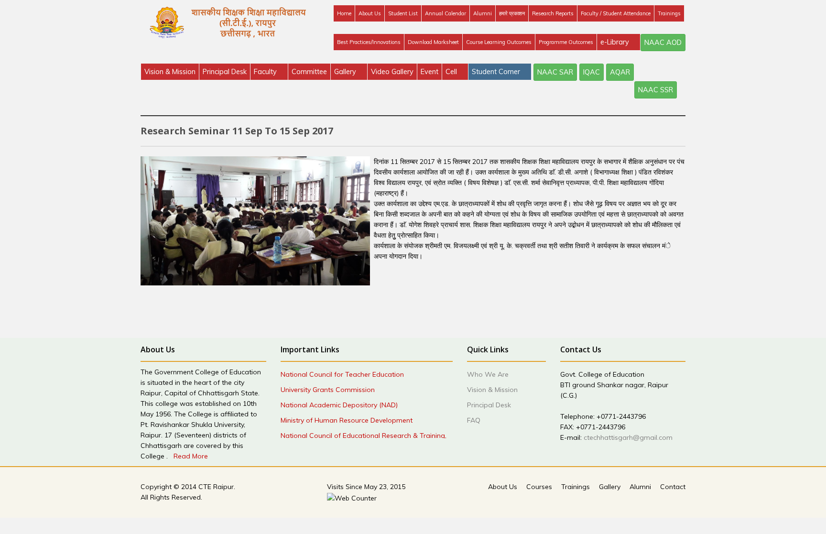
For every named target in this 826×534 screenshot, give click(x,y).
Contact (672, 486)
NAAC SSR (655, 89)
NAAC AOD (663, 42)
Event (429, 71)
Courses (539, 486)
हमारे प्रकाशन (512, 13)
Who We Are (488, 374)
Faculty (266, 71)
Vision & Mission (170, 71)
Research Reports (553, 13)
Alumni (482, 13)
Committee (309, 71)
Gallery (346, 71)
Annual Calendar (445, 13)
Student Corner (497, 71)
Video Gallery (392, 71)
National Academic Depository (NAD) (339, 405)
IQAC (591, 71)
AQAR (620, 71)
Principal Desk (225, 71)
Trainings (669, 13)
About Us (370, 13)
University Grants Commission (328, 389)
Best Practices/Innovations (369, 42)
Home (344, 13)
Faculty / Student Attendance (616, 13)
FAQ (473, 420)
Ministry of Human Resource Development (347, 420)
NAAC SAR (555, 71)
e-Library (615, 41)
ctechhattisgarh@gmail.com (628, 437)
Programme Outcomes (566, 42)
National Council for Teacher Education (342, 374)
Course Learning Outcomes (499, 42)
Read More (191, 456)
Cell (452, 71)
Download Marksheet (433, 42)
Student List (403, 13)
